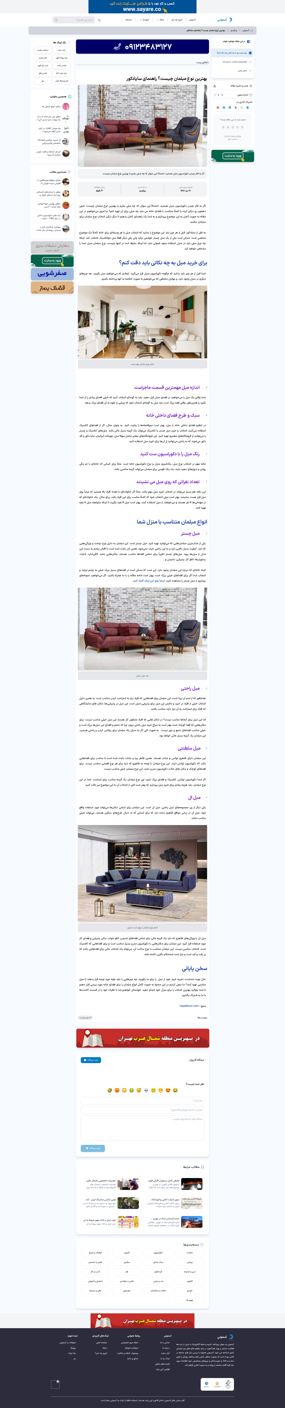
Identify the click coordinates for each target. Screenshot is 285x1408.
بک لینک (72, 1353)
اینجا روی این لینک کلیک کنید (149, 581)
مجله (104, 1348)
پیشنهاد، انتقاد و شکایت (127, 1353)
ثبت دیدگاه (93, 1060)
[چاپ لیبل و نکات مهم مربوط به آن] (111, 1222)
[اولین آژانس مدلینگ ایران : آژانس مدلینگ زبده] (111, 1203)
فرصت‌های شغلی (162, 1364)
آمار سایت (165, 1353)
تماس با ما (165, 1342)
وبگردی (234, 30)
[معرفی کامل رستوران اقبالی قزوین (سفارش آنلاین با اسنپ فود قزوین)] (174, 1184)
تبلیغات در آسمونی (68, 1342)
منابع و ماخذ (132, 1358)
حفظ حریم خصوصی (129, 1342)
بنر (74, 1358)
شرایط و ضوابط (131, 1348)
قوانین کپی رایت (163, 1369)
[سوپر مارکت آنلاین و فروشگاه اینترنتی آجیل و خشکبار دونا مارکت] (174, 1203)
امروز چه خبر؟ (101, 1353)
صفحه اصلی (101, 1342)
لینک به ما (165, 1358)
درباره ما (166, 1348)
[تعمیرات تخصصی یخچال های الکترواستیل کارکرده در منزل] (111, 1184)
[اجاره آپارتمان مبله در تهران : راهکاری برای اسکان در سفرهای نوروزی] (174, 1222)
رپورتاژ (73, 1348)
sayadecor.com (189, 1006)
